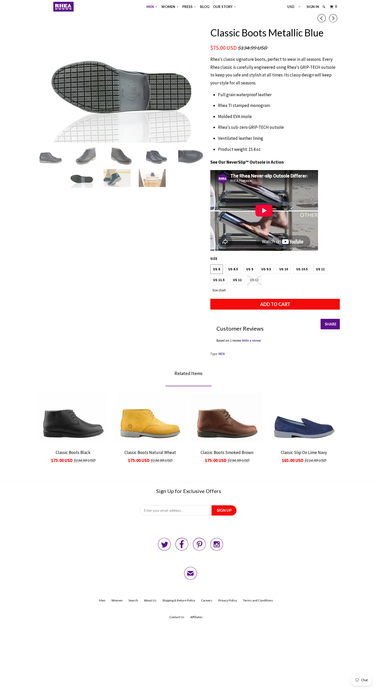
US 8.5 (233, 269)
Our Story (223, 7)
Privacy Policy (227, 600)
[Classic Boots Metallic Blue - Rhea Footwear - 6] (121, 84)
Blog (204, 7)
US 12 (237, 280)
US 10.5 (302, 269)
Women (169, 7)
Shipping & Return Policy (178, 600)
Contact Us (176, 617)
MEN (222, 354)
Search (133, 600)
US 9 (249, 269)
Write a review (251, 340)
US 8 (216, 269)
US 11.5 (219, 280)
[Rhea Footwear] (63, 6)
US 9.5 (266, 269)
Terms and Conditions (258, 600)
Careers (206, 600)
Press (188, 7)
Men (150, 7)
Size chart (219, 290)
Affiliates (196, 617)
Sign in (312, 7)
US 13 (254, 280)
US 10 (283, 269)
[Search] (324, 7)
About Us (150, 600)
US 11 (320, 269)
